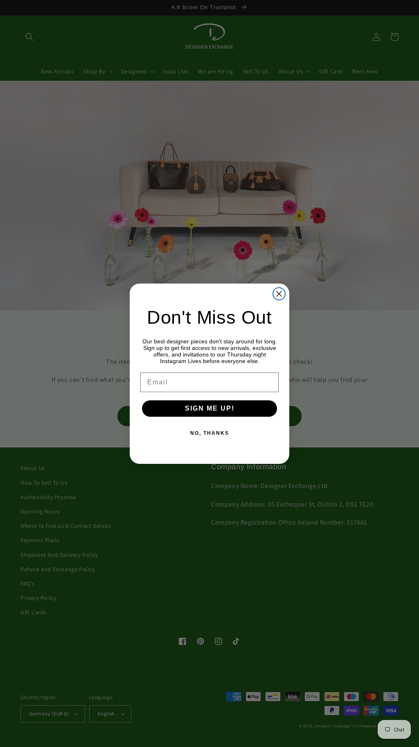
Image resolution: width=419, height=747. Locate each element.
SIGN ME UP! (209, 408)
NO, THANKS (209, 433)
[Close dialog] (279, 294)
